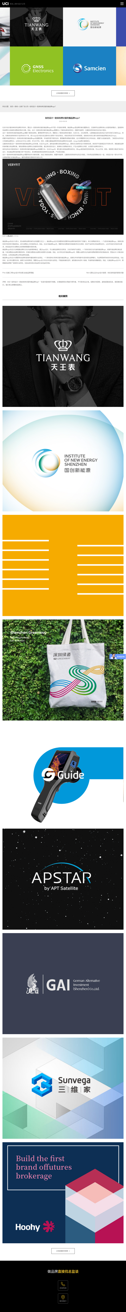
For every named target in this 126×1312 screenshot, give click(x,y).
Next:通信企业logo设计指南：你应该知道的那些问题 (105, 273)
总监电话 (63, 1288)
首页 (11, 106)
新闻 (16, 106)
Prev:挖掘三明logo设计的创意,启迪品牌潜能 (18, 273)
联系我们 (63, 1301)
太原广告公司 (23, 106)
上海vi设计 (10, 236)
